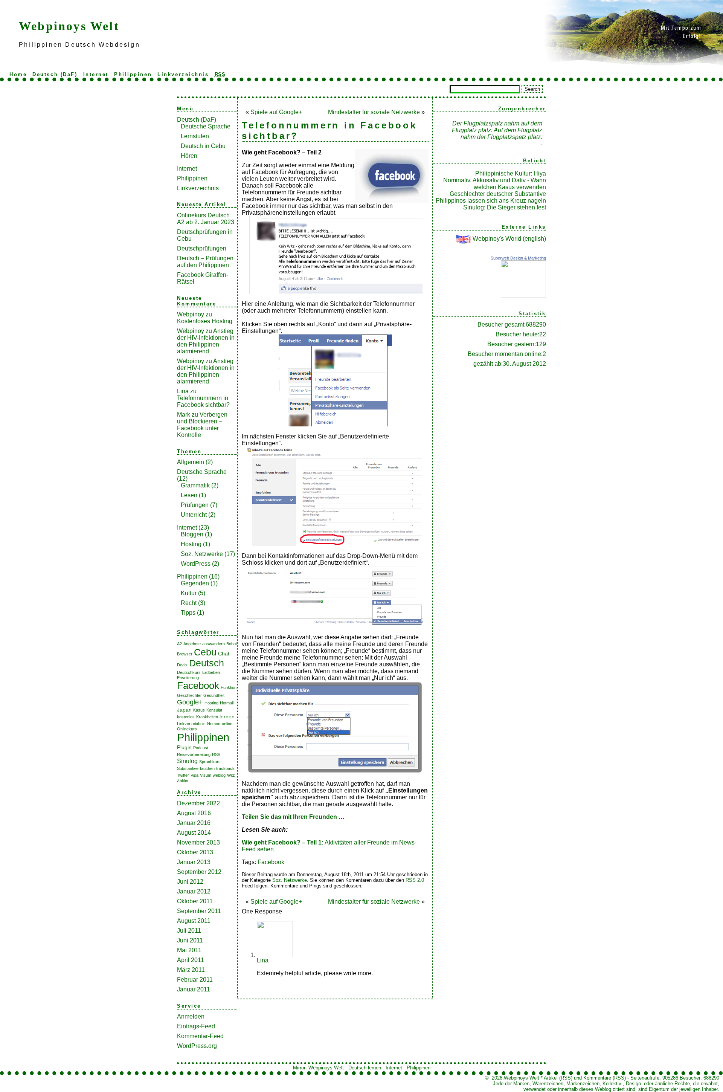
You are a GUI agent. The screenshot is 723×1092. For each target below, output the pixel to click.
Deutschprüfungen (201, 248)
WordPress (195, 564)
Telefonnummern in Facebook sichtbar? (203, 401)
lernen (227, 716)
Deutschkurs (189, 672)
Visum (205, 775)
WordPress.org (197, 1046)
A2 (179, 643)
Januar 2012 (193, 891)
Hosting (191, 544)
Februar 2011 (195, 979)
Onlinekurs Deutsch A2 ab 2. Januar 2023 (205, 218)
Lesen (189, 495)
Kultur (189, 593)
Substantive (187, 768)
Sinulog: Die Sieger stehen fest (504, 207)
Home (18, 74)
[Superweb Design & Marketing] (523, 296)
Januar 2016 (193, 823)
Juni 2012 (190, 881)
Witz (231, 775)
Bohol (231, 643)
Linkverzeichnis (183, 74)
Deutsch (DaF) (54, 74)
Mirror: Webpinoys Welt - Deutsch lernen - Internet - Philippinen (361, 1068)
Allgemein (190, 462)
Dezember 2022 (198, 803)
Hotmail (226, 703)
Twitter (183, 775)
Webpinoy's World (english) (509, 238)
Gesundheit (213, 695)
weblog (219, 775)
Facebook (198, 685)
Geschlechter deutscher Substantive (498, 194)
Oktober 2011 (195, 901)
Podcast (200, 747)
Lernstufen (195, 136)
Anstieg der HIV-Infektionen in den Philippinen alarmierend (206, 341)
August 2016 (194, 813)
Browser (184, 654)
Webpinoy (190, 314)
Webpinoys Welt (69, 26)
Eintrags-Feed (196, 1026)
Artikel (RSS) (558, 1078)
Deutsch (206, 663)
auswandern (213, 643)
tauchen (207, 768)
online (227, 723)
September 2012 (199, 872)
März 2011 (191, 970)
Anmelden (190, 1016)
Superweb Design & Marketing (518, 258)
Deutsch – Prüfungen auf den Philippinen (205, 261)
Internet (95, 74)
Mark (183, 414)
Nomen (213, 723)
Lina (183, 391)
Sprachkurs (210, 761)
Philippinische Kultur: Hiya (510, 173)
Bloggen (192, 534)
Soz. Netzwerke (202, 554)
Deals (182, 665)
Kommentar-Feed (200, 1036)
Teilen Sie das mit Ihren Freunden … (293, 817)
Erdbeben (211, 672)
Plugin (184, 747)
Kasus (199, 710)
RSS (216, 754)
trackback (225, 768)
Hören (189, 156)
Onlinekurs (187, 729)
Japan (184, 710)
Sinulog (187, 761)
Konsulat (214, 710)
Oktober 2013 (195, 852)
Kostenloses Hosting (204, 321)
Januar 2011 (193, 989)
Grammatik (195, 485)
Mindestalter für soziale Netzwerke (374, 112)
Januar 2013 (193, 862)
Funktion (228, 687)
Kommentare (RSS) (604, 1078)
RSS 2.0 (415, 880)
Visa (194, 775)
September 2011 (199, 911)
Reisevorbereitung (193, 754)
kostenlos (186, 717)
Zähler (183, 780)
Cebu (205, 652)
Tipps (188, 612)
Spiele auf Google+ (276, 112)
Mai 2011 (189, 950)
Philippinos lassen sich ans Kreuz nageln (491, 200)
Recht (189, 603)
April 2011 (190, 960)
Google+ (190, 702)
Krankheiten (207, 717)
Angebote (192, 643)
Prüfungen (195, 505)
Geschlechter (189, 695)
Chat (223, 654)
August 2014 (194, 832)
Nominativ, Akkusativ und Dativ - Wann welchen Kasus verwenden (494, 183)
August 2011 (193, 921)
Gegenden (195, 583)
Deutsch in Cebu (203, 146)
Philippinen (133, 74)
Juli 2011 (189, 930)
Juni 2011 (190, 940)
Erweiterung (188, 677)
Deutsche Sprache (205, 126)
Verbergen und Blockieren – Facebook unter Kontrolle (202, 424)
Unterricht (194, 515)
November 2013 (198, 842)
